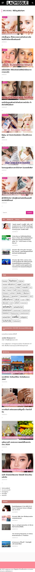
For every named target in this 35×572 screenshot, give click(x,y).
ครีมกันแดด (11, 287)
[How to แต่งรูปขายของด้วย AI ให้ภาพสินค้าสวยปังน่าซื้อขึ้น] (6, 527)
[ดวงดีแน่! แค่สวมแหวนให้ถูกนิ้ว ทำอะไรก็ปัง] (17, 397)
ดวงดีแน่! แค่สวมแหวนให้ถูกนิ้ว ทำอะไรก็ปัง (17, 410)
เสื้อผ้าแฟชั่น (5, 303)
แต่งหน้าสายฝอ (17, 310)
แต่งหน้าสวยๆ (7, 310)
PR (4, 219)
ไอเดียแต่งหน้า (16, 321)
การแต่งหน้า (5, 287)
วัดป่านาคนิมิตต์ (6, 488)
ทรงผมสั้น (25, 288)
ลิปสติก (19, 293)
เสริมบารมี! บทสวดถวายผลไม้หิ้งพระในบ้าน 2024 (16, 443)
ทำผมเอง (9, 290)
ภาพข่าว (24, 219)
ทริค (31, 287)
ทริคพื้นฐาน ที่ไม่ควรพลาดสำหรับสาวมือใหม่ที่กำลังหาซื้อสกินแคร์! (16, 38)
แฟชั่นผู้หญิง (24, 317)
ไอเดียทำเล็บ (7, 321)
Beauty (5, 17)
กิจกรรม (17, 219)
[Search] (32, 3)
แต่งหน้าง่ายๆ (18, 307)
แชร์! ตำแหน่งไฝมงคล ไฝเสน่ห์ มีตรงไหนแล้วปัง (17, 475)
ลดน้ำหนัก (12, 293)
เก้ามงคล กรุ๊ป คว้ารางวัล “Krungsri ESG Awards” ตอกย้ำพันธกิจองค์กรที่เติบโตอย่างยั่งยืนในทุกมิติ (22, 251)
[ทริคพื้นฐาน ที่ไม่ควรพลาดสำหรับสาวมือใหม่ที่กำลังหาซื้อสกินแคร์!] (17, 25)
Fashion (13, 280)
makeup (21, 281)
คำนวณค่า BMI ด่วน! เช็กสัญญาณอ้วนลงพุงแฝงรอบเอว (22, 517)
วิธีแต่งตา (26, 293)
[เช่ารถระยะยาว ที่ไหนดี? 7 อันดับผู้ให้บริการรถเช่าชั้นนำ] (6, 544)
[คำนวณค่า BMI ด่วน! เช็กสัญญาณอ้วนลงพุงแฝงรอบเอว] (6, 518)
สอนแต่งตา (15, 296)
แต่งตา (17, 303)
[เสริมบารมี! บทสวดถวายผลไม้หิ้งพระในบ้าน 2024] (17, 430)
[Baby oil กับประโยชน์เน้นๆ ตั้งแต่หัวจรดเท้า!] (17, 123)
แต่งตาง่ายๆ (24, 303)
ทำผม (4, 290)
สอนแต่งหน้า (24, 296)
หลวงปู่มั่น (4, 493)
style (19, 284)
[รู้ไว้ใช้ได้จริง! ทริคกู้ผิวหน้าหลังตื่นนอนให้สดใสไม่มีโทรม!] (17, 186)
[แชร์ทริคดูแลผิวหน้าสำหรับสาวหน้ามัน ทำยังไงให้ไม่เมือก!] (17, 90)
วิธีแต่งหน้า (6, 296)
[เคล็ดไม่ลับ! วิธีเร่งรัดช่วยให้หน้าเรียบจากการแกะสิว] (17, 57)
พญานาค (4, 495)
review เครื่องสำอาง (9, 284)
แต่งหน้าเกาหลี (26, 310)
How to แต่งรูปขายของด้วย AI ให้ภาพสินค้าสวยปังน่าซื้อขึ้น (22, 526)
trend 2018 (26, 285)
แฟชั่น (15, 317)
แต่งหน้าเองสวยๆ (25, 313)
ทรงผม (18, 288)
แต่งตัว (11, 303)
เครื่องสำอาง (7, 299)
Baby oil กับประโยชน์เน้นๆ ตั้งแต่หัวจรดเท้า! (17, 136)
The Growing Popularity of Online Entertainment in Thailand (22, 534)
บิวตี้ (15, 290)
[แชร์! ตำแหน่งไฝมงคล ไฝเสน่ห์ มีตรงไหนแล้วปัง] (17, 462)
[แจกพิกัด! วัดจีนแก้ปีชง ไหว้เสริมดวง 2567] (17, 365)
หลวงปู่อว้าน (5, 492)
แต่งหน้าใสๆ (6, 317)
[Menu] (3, 3)
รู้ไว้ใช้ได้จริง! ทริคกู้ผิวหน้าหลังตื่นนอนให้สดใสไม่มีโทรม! (17, 199)
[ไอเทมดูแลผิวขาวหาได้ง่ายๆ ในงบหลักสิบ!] (17, 155)
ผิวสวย (19, 290)
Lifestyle (5, 115)
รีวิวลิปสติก (5, 293)
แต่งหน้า (7, 307)
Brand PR (10, 219)
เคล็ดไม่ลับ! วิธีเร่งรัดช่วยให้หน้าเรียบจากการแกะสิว (17, 70)
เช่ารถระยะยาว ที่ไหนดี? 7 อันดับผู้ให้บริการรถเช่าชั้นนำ (21, 543)
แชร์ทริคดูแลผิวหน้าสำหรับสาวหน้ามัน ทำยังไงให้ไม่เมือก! (17, 103)
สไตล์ (31, 296)
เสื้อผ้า (27, 300)
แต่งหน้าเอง (6, 313)
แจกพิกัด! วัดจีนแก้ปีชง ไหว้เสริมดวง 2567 (16, 378)
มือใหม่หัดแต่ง (25, 290)
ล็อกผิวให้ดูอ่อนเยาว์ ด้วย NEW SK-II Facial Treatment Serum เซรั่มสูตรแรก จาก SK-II (22, 508)
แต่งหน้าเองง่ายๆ (15, 313)
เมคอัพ (22, 300)
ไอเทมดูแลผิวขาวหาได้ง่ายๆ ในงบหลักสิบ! (17, 167)
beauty (5, 281)
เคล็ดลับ (17, 300)
